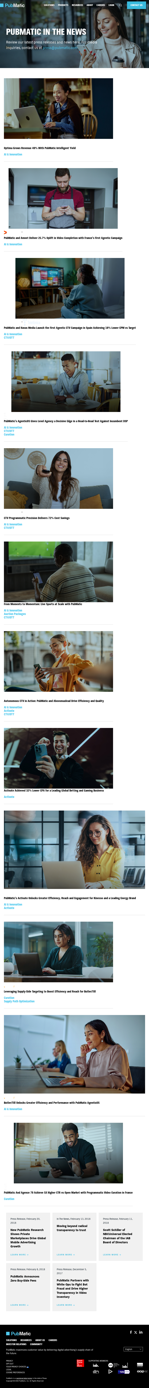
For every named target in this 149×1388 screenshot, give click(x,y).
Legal (8, 1370)
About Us (40, 1340)
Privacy (9, 1361)
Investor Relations (16, 1344)
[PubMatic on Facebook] (131, 1332)
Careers (100, 5)
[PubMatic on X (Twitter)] (136, 1332)
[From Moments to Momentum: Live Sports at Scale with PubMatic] (58, 572)
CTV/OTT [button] (9, 338)
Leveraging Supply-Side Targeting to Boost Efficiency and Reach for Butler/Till (50, 991)
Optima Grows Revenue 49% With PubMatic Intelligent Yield (40, 148)
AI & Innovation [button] (13, 154)
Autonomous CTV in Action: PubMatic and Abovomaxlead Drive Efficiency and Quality (54, 701)
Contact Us (137, 5)
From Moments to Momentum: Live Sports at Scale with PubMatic (43, 604)
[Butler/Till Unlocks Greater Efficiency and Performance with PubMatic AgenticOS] (74, 1054)
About (90, 5)
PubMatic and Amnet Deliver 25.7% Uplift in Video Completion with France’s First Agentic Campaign (63, 238)
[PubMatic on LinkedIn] (141, 1332)
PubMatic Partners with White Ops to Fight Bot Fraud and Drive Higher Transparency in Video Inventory (73, 1289)
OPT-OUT (9, 1364)
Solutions (49, 5)
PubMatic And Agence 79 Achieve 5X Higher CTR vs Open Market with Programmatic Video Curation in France (68, 1192)
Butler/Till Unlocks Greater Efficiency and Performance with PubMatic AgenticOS (52, 1103)
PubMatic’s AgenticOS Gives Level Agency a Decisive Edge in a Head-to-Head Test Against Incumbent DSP (66, 421)
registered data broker (24, 1378)
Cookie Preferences (15, 1372)
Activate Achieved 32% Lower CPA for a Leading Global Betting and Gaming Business (54, 790)
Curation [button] (9, 434)
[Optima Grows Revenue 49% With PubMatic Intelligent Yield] (58, 108)
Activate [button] (9, 711)
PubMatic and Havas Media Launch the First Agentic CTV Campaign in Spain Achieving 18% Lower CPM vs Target (70, 328)
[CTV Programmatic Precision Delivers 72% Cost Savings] (58, 478)
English (128, 1349)
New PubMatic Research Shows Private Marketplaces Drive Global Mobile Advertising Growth (28, 1238)
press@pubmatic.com (60, 48)
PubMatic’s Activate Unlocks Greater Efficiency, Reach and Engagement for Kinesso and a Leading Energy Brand (70, 898)
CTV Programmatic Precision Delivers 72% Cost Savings (37, 518)
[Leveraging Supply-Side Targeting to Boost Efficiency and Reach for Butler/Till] (58, 952)
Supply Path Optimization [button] (19, 1001)
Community (36, 1344)
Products (63, 5)
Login (111, 5)
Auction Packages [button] (15, 614)
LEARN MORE (18, 1254)
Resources (77, 5)
